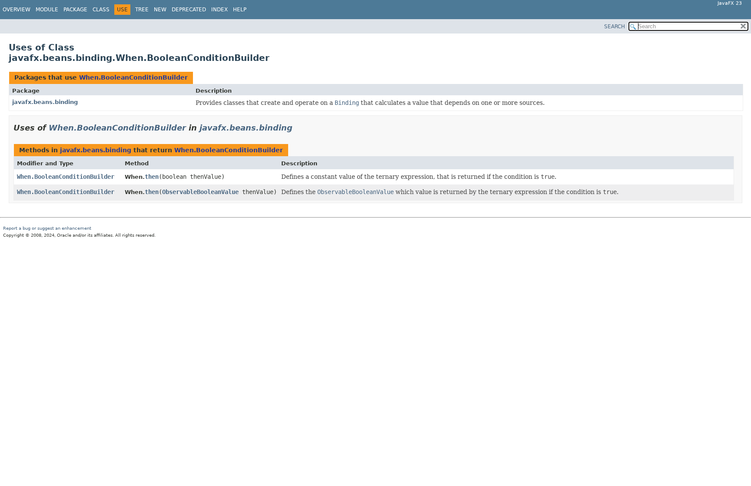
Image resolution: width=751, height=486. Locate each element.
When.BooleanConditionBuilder (133, 77)
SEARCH (614, 26)
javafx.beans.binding (45, 102)
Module (47, 10)
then (152, 176)
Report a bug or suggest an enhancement (47, 228)
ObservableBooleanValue (200, 191)
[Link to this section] (298, 127)
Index (219, 10)
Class (101, 10)
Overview (16, 10)
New (160, 10)
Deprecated (189, 10)
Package (75, 10)
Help (239, 10)
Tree (142, 10)
